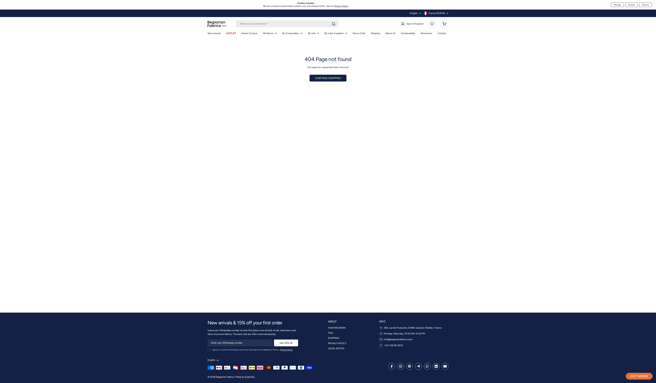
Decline (645, 5)
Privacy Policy (341, 6)
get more (639, 376)
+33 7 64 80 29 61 (393, 345)
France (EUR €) (437, 13)
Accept (631, 5)
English (414, 13)
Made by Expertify (245, 376)
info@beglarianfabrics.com (398, 339)
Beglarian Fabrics (225, 376)
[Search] (334, 24)
